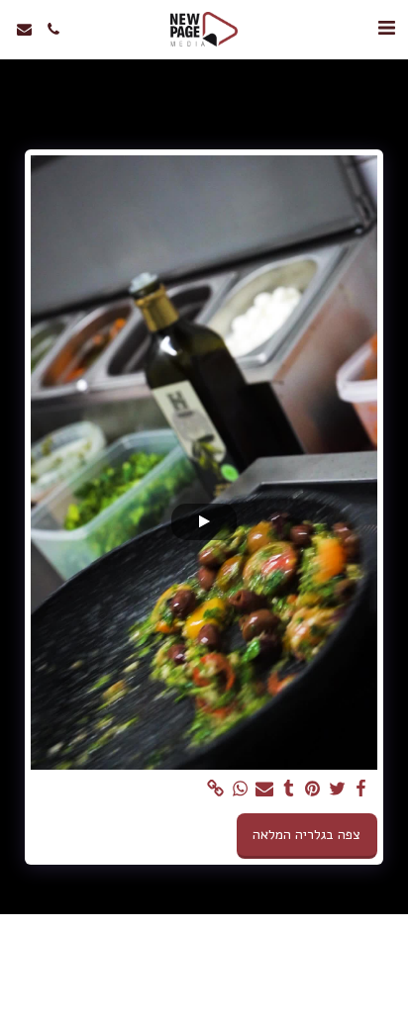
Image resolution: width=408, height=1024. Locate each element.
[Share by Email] (264, 789)
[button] (386, 28)
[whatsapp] (241, 789)
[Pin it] (313, 789)
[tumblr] (289, 789)
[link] (216, 789)
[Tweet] (338, 789)
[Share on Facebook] (361, 789)
